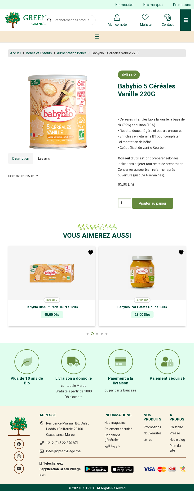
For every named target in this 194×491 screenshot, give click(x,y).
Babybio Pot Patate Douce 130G (52, 307)
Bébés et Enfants (39, 53)
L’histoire (176, 427)
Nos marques (153, 5)
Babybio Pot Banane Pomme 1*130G (142, 307)
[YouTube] (19, 469)
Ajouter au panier (152, 203)
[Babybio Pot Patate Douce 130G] (51, 273)
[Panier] (185, 20)
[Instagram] (19, 456)
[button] (101, 77)
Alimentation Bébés (72, 53)
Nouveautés (124, 5)
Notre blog (177, 439)
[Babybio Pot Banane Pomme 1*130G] (142, 273)
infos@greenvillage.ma (63, 451)
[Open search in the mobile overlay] (69, 20)
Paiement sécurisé (118, 429)
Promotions (182, 5)
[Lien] (41, 20)
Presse (175, 433)
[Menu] (97, 36)
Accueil (15, 53)
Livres (148, 439)
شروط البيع (112, 446)
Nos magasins (115, 422)
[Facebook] (19, 444)
